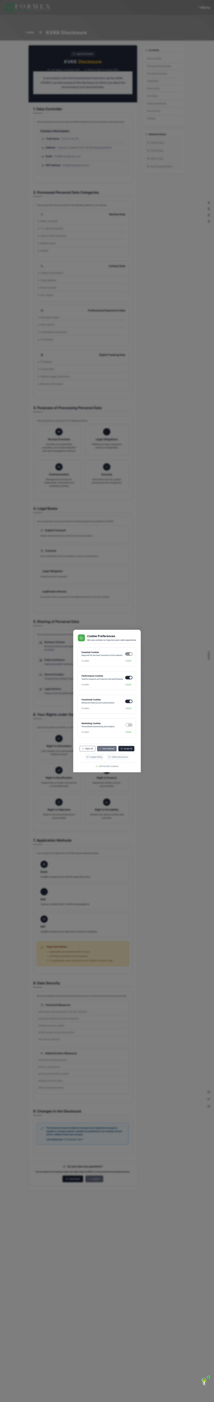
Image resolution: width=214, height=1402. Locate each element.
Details (128, 661)
